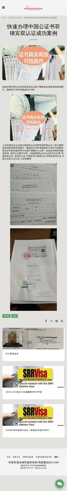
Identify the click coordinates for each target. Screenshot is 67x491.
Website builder (41, 468)
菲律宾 (6, 316)
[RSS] (62, 321)
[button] (3, 7)
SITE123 (29, 468)
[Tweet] (51, 321)
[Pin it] (56, 321)
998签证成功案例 (15, 18)
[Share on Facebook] (46, 321)
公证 (14, 316)
